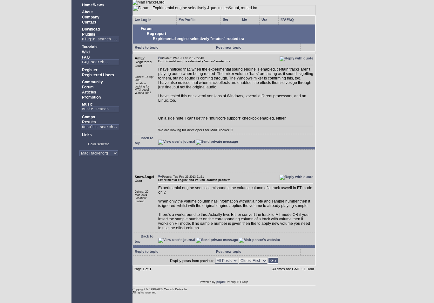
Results (88, 122)
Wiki (85, 52)
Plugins (88, 34)
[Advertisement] (99, 181)
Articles (88, 92)
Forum (87, 87)
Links (86, 135)
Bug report (156, 33)
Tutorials (89, 47)
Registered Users (97, 75)
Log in (146, 20)
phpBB (221, 282)
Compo (88, 117)
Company (90, 17)
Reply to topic (146, 47)
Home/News (92, 5)
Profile (189, 20)
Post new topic (228, 47)
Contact (88, 22)
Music (87, 104)
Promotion (91, 97)
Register (89, 70)
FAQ (85, 57)
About (87, 12)
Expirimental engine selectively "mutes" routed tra (198, 39)
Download (90, 29)
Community (92, 82)
